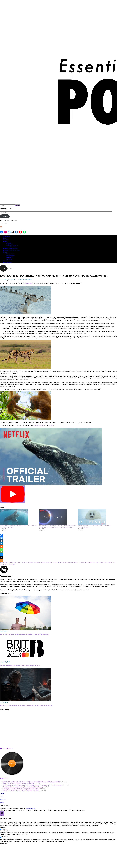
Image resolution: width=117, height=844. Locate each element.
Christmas (13, 247)
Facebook (51, 425)
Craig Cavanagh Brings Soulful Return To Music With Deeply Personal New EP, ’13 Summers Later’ (32, 785)
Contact (2, 793)
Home (5, 241)
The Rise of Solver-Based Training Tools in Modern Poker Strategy (23, 787)
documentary (32, 562)
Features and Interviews (10, 248)
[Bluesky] (1, 554)
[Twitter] (1, 538)
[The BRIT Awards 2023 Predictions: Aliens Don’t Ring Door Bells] (25, 660)
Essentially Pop (6, 280)
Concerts (9, 259)
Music (5, 252)
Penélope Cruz (68, 562)
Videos (5, 261)
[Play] (12, 494)
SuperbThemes (30, 809)
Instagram (42, 425)
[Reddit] (1, 546)
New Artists (9, 257)
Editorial (8, 243)
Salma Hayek (85, 562)
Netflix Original (52, 562)
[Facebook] (1, 535)
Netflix (2, 562)
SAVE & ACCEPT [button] (4, 843)
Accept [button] (73, 810)
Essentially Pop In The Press (11, 250)
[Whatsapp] (1, 549)
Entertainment (7, 262)
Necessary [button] (3, 827)
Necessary (5, 829)
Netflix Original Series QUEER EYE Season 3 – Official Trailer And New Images (24, 634)
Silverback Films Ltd (95, 562)
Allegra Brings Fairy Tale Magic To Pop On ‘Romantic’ (19, 783)
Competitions (10, 254)
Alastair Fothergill (22, 562)
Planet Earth (77, 562)
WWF (13, 564)
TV (5, 562)
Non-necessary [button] (4, 836)
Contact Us (6, 236)
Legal (4, 238)
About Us (6, 240)
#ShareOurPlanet (11, 562)
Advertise (3, 799)
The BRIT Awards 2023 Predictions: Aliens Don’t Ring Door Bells (20, 665)
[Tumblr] (1, 540)
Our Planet (29, 283)
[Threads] (1, 557)
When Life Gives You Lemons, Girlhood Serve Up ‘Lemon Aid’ (21, 790)
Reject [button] (77, 810)
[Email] (1, 552)
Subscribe (5, 216)
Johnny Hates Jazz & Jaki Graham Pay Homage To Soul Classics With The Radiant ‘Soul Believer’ (31, 782)
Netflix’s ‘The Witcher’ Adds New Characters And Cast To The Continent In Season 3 (26, 705)
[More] (1, 560)
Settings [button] (82, 810)
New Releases (10, 255)
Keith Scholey (40, 562)
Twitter (36, 425)
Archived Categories (12, 245)
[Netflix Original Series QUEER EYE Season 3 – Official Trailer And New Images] (25, 629)
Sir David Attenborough (108, 562)
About (2, 802)
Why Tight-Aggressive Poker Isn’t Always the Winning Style (20, 789)
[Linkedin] (1, 543)
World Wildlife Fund (6, 564)
